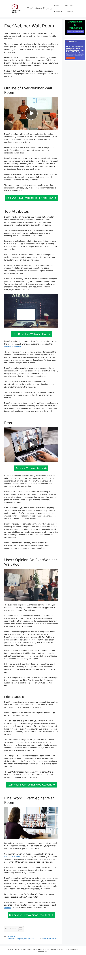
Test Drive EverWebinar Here (29, 334)
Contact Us (58, 12)
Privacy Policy (68, 5)
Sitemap (70, 12)
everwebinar (11, 936)
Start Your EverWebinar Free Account (29, 784)
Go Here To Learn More (29, 468)
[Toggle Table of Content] (19, 929)
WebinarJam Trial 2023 (50, 939)
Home (56, 5)
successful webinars (12, 856)
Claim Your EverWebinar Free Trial (29, 915)
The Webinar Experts (39, 8)
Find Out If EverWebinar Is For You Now (29, 197)
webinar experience (12, 347)
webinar (7, 908)
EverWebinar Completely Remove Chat (20, 939)
